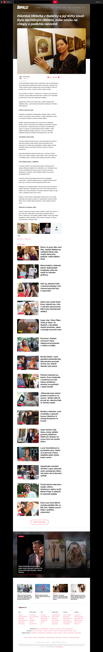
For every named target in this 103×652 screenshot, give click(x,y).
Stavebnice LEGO (41, 632)
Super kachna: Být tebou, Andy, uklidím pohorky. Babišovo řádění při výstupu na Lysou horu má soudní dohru (50, 436)
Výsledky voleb (21, 618)
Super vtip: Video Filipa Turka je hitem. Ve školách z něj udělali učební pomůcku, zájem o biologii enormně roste (51, 325)
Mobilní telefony (34, 632)
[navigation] (2, 2)
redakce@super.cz (59, 646)
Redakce (35, 637)
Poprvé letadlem (66, 616)
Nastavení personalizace (74, 637)
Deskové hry (60, 632)
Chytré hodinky (71, 632)
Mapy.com (39, 628)
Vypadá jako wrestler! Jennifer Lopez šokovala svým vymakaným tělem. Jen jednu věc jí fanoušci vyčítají (51, 471)
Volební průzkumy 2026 (22, 616)
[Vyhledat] (55, 2)
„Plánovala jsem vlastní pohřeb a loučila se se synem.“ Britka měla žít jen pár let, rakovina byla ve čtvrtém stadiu (50, 398)
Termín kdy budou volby (22, 620)
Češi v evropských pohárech (67, 628)
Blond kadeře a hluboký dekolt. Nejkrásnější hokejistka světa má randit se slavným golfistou (50, 270)
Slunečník (50, 630)
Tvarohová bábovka (55, 620)
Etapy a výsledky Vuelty (33, 616)
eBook (50, 77)
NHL (41, 623)
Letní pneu (55, 632)
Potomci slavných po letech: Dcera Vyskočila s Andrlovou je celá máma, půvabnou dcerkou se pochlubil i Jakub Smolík (50, 381)
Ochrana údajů (58, 637)
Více (83, 7)
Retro (64, 7)
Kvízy (69, 7)
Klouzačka (55, 630)
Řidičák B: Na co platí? (78, 620)
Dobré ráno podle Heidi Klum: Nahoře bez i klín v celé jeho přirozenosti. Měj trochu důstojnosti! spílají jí (50, 306)
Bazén (34, 630)
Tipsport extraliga (44, 618)
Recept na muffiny (55, 616)
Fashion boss (77, 7)
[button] (51, 51)
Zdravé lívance (55, 618)
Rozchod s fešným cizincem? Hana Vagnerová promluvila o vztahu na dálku (49, 342)
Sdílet (56, 77)
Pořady (52, 7)
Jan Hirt (30, 618)
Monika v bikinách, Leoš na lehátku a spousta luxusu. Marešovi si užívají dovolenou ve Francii (50, 416)
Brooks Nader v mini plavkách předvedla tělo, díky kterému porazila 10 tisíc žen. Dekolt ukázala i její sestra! (50, 361)
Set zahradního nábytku (62, 630)
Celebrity (38, 7)
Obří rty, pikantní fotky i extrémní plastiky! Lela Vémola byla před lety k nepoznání (50, 287)
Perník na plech (55, 623)
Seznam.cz (98, 2)
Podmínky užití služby (50, 637)
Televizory (65, 632)
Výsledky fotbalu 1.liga (45, 616)
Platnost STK (76, 623)
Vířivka (75, 630)
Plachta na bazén (39, 630)
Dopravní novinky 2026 (78, 618)
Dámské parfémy (49, 632)
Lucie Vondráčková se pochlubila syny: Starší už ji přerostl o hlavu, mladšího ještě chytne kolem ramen (50, 452)
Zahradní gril (70, 630)
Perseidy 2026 (52, 628)
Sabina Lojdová (26, 76)
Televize (58, 7)
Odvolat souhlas (65, 637)
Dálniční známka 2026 (78, 616)
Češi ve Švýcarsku (66, 620)
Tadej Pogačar (32, 620)
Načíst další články (39, 522)
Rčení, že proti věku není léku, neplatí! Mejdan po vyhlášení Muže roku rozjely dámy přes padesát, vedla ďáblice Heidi (51, 253)
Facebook (26, 637)
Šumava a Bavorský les (67, 618)
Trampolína (45, 630)
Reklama (30, 637)
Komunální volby (21, 623)
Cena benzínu (58, 628)
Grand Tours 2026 (32, 623)
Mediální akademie (41, 637)
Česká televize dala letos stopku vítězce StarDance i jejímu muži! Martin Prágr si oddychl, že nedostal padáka (50, 489)
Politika (45, 7)
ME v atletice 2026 (44, 620)
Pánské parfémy (78, 632)
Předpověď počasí (45, 628)
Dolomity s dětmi (66, 623)
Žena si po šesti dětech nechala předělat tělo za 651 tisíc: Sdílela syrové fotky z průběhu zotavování (50, 507)
